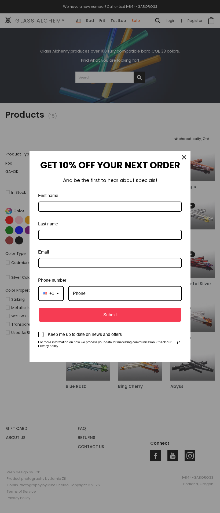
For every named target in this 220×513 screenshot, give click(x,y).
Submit (110, 315)
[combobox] (51, 293)
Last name (48, 224)
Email (43, 252)
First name (48, 195)
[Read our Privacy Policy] (178, 343)
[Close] (184, 157)
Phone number (52, 280)
